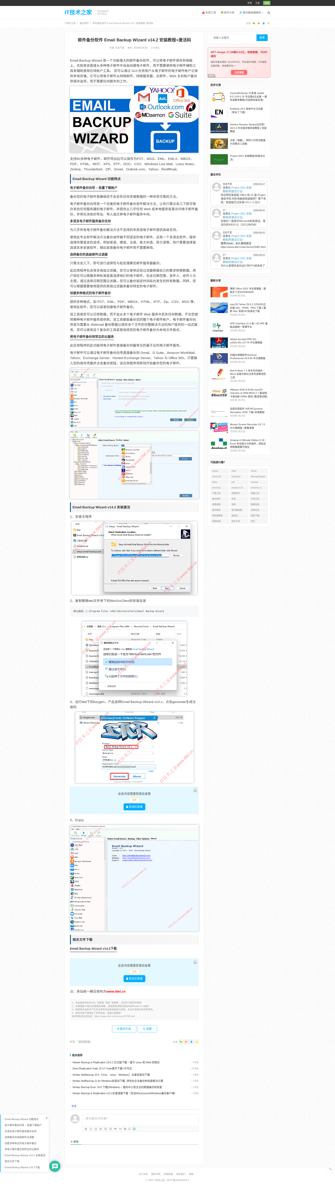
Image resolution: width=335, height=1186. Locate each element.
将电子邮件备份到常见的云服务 (22, 1149)
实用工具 (210, 12)
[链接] (125, 1129)
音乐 (253, 521)
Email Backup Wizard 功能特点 (22, 1119)
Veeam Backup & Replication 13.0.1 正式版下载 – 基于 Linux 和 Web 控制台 (116, 1062)
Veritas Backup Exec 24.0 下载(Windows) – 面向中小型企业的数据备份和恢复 (117, 1087)
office (214, 482)
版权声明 (155, 1174)
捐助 (191, 1174)
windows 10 (237, 488)
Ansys (254, 471)
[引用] (115, 1129)
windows (216, 488)
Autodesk (236, 476)
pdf (233, 482)
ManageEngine (258, 476)
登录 (249, 3)
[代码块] (120, 1129)
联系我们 (180, 1174)
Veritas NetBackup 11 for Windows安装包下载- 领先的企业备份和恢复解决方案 (117, 1080)
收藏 (148, 1028)
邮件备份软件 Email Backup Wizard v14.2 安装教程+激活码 (134, 40)
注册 (257, 3)
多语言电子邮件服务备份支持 (20, 1131)
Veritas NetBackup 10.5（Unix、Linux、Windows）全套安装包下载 (111, 1074)
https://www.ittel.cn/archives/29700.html (115, 1016)
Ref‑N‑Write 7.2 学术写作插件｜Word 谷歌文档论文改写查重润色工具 (248, 374)
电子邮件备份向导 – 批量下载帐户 (23, 1125)
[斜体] (90, 1129)
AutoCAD (216, 476)
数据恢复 (255, 504)
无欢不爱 (120, 47)
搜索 (262, 37)
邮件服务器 (84, 1041)
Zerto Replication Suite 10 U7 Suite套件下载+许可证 (102, 1068)
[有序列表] (105, 1129)
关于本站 (143, 1174)
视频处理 (216, 521)
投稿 (267, 3)
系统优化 (255, 510)
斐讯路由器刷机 (251, 12)
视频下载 (255, 515)
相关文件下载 (12, 1161)
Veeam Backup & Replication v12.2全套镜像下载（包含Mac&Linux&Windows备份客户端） (124, 1093)
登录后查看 (135, 806)
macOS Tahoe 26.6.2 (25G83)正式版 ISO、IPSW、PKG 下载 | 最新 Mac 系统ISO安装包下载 (248, 307)
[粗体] (86, 1129)
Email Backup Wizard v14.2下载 (22, 1167)
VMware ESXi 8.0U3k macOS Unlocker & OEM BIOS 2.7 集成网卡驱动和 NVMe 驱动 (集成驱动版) (248, 393)
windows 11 (256, 488)
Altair (234, 471)
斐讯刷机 (216, 510)
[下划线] (95, 1129)
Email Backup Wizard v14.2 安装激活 (25, 1155)
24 (195, 1068)
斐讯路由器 (237, 510)
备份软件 (84, 23)
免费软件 (236, 493)
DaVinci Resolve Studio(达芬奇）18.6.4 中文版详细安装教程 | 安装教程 (248, 128)
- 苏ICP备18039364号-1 (177, 1180)
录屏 (234, 504)
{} (129, 1128)
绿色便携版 (217, 515)
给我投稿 (168, 1174)
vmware (254, 482)
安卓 (234, 499)
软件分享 (228, 12)
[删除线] (100, 1129)
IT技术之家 (78, 12)
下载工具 (216, 493)
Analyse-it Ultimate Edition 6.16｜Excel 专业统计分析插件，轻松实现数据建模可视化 (248, 443)
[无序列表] (110, 1129)
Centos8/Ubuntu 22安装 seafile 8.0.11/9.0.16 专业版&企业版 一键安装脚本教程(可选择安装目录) (248, 96)
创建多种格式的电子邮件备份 (20, 1143)
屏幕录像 (216, 504)
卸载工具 (255, 493)
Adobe (215, 471)
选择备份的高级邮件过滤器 (19, 1137)
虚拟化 (235, 515)
